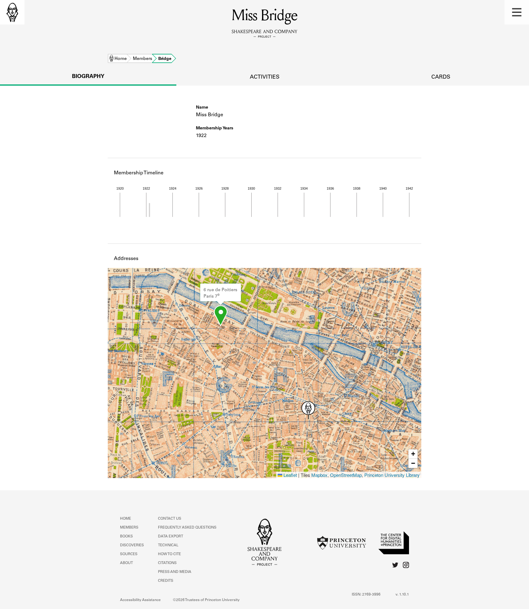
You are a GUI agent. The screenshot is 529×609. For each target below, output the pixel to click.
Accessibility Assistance (140, 600)
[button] (517, 12)
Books (126, 536)
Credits (165, 581)
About (126, 563)
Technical (168, 545)
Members (142, 59)
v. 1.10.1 (402, 594)
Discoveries (132, 545)
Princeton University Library (392, 475)
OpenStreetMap (346, 475)
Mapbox (319, 475)
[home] (12, 12)
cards (440, 77)
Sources (128, 554)
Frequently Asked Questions (187, 527)
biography (88, 77)
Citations (167, 563)
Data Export (170, 536)
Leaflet (289, 475)
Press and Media (174, 572)
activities (265, 77)
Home (120, 59)
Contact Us (169, 519)
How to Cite (169, 554)
